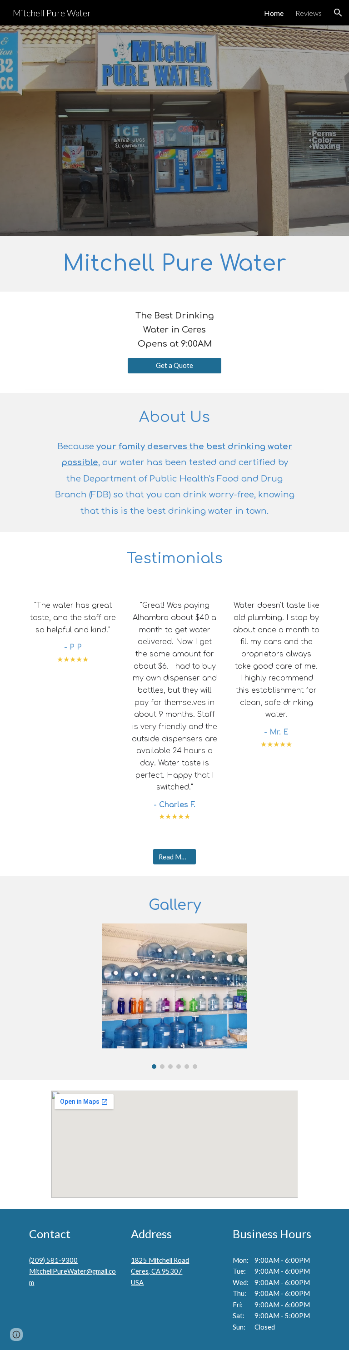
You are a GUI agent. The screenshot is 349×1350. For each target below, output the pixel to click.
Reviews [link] (308, 13)
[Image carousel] (174, 995)
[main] (174, 264)
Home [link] (274, 13)
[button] (338, 13)
